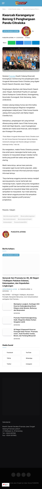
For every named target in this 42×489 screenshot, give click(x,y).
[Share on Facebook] (20, 43)
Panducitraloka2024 (20, 222)
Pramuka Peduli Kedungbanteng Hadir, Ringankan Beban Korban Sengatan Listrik (25, 320)
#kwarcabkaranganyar (28, 216)
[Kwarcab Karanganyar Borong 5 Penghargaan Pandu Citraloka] (21, 59)
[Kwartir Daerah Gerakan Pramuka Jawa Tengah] (21, 3)
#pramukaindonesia (9, 219)
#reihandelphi (7, 222)
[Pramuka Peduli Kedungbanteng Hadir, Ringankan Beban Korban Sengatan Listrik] (7, 320)
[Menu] (3, 3)
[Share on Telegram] (36, 43)
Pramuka (12, 76)
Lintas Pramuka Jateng (10, 31)
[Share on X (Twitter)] (28, 43)
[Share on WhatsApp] (11, 43)
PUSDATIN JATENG (8, 37)
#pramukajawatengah (25, 219)
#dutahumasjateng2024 (10, 216)
